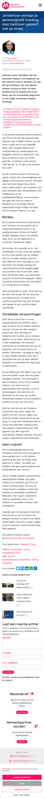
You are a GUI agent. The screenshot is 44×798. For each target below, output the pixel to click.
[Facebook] (23, 569)
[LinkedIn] (27, 569)
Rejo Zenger (12, 58)
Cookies (15, 795)
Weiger (22, 783)
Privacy (26, 549)
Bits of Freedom (13, 112)
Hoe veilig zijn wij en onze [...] (24, 613)
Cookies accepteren (22, 777)
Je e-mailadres (10, 662)
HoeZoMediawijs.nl (22, 761)
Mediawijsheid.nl (22, 756)
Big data (11, 556)
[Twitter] (18, 569)
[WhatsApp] (31, 569)
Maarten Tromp (28, 544)
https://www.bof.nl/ (17, 63)
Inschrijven (22, 712)
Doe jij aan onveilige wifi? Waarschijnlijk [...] (24, 584)
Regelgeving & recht (11, 553)
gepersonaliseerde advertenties (16, 560)
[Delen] (36, 569)
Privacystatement (24, 795)
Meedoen (22, 742)
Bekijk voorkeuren (22, 790)
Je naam (6, 653)
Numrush (35, 109)
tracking (35, 560)
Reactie (6, 637)
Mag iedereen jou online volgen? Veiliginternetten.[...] (24, 599)
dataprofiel (7, 563)
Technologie (16, 549)
